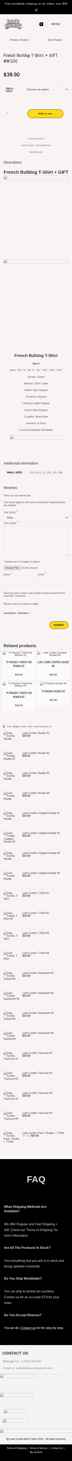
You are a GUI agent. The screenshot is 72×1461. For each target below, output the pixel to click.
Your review (11, 523)
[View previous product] (6, 40)
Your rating (11, 512)
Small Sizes (10, 90)
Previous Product (19, 40)
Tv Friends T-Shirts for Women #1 (19, 664)
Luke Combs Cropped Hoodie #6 (53, 664)
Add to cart (45, 113)
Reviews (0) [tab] (36, 152)
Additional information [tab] (36, 145)
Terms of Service (39, 1448)
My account (36, 1452)
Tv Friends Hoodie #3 (53, 691)
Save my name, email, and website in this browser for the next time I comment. (34, 594)
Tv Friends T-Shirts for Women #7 (19, 695)
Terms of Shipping (16, 1448)
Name (8, 574)
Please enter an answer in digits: (21, 604)
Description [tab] (36, 139)
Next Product (55, 40)
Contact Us (57, 1448)
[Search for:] (63, 24)
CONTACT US (15, 1353)
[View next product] (65, 40)
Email (42, 574)
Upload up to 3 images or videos (22, 561)
